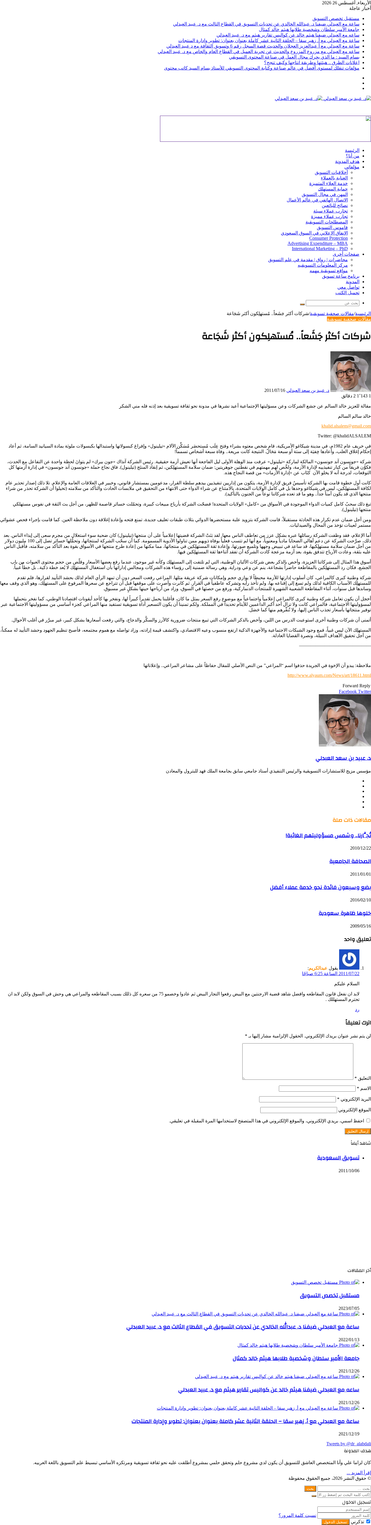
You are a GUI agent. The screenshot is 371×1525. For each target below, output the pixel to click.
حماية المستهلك (333, 188)
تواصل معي (348, 287)
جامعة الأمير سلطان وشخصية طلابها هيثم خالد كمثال (309, 29)
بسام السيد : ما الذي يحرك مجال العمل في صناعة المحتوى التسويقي (294, 56)
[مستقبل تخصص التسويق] (325, 1282)
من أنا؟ (352, 155)
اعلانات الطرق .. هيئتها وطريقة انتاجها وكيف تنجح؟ (311, 62)
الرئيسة (352, 150)
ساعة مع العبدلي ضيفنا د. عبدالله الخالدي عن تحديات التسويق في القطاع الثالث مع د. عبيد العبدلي (266, 23)
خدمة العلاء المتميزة (328, 183)
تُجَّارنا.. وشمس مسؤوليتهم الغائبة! (328, 835)
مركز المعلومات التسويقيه (323, 265)
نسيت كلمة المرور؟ (297, 1515)
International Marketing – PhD (320, 248)
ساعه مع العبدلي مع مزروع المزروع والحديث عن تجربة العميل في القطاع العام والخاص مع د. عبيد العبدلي (258, 51)
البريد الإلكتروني (354, 1099)
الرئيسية (363, 313)
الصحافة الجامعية (350, 861)
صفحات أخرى (346, 254)
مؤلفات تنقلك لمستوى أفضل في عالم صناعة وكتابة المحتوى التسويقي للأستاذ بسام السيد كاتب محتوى (261, 68)
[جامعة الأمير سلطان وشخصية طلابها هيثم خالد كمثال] (298, 1345)
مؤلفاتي (351, 166)
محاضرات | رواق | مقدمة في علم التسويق (308, 259)
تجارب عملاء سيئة (330, 210)
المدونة (352, 281)
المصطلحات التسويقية (326, 221)
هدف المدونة (347, 161)
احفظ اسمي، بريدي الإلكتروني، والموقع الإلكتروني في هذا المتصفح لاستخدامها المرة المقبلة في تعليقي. (266, 1120)
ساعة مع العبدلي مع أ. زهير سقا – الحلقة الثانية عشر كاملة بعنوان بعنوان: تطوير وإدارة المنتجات (268, 40)
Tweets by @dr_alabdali (348, 1443)
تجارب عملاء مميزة (329, 216)
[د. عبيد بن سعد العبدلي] (323, 98)
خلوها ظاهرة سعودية (345, 913)
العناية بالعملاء (334, 177)
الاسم (364, 1088)
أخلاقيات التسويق (331, 172)
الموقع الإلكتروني (354, 1109)
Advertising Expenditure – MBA (318, 243)
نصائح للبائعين (335, 205)
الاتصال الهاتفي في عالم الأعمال (317, 199)
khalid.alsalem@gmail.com (346, 425)
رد (357, 1009)
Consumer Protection (328, 238)
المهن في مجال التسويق (325, 194)
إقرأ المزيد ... (359, 1472)
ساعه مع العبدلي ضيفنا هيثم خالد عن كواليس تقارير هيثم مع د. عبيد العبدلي (288, 34)
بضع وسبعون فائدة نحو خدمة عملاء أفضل (320, 887)
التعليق (362, 1078)
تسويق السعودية (338, 1158)
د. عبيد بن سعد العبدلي (307, 390)
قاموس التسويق (332, 227)
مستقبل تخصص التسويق (335, 18)
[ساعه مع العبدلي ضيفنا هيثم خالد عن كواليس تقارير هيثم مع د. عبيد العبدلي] (277, 1376)
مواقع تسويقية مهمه (329, 270)
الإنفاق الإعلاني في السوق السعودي (314, 232)
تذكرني (357, 1521)
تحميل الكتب (347, 292)
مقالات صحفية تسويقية (332, 313)
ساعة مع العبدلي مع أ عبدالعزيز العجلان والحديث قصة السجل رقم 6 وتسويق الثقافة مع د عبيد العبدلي (262, 45)
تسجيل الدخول (335, 1522)
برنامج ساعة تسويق (340, 276)
